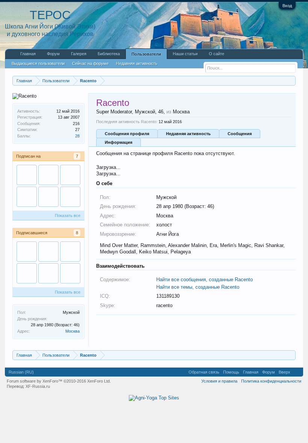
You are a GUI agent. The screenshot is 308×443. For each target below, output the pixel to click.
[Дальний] (48, 197)
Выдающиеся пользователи (38, 63)
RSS (296, 372)
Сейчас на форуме (90, 63)
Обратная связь (204, 372)
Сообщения (240, 133)
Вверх (284, 372)
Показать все (67, 215)
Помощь (231, 372)
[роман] (27, 175)
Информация (118, 142)
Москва (72, 331)
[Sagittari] (70, 175)
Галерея (78, 53)
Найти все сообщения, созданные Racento (204, 279)
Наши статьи (185, 53)
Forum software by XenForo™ (59, 381)
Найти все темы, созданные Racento (197, 287)
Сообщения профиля (127, 133)
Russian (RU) (21, 372)
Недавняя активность (188, 133)
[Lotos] (70, 197)
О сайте (216, 53)
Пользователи (146, 54)
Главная (28, 53)
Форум (53, 53)
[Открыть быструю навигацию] (290, 80)
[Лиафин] (48, 175)
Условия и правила (219, 381)
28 (77, 136)
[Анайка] (70, 273)
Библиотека (109, 53)
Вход (287, 5)
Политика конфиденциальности (271, 381)
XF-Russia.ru (38, 386)
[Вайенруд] (27, 197)
